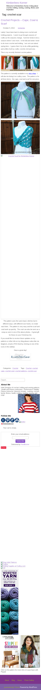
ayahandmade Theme (12, 687)
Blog (13, 680)
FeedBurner (25, 444)
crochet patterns (21, 371)
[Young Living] (3, 568)
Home (19, 680)
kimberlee (21, 28)
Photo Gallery (29, 680)
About (7, 680)
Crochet (15, 368)
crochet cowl (9, 371)
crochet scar (32, 371)
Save (4, 447)
